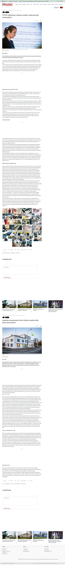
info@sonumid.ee (4, 553)
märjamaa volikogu (12, 252)
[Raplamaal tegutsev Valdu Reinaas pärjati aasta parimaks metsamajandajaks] (55, 304)
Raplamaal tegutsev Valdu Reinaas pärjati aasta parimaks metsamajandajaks (55, 310)
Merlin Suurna (18, 252)
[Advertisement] (22, 81)
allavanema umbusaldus (6, 252)
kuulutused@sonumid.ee (48, 551)
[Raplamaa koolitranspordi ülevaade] (40, 304)
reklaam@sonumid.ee (26, 551)
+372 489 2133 (4, 552)
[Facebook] (57, 1)
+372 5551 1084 (25, 550)
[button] (61, 1)
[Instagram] (58, 1)
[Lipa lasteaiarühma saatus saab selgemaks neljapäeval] (25, 304)
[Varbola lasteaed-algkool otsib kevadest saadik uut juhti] (9, 304)
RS (2, 10)
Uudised (7, 12)
